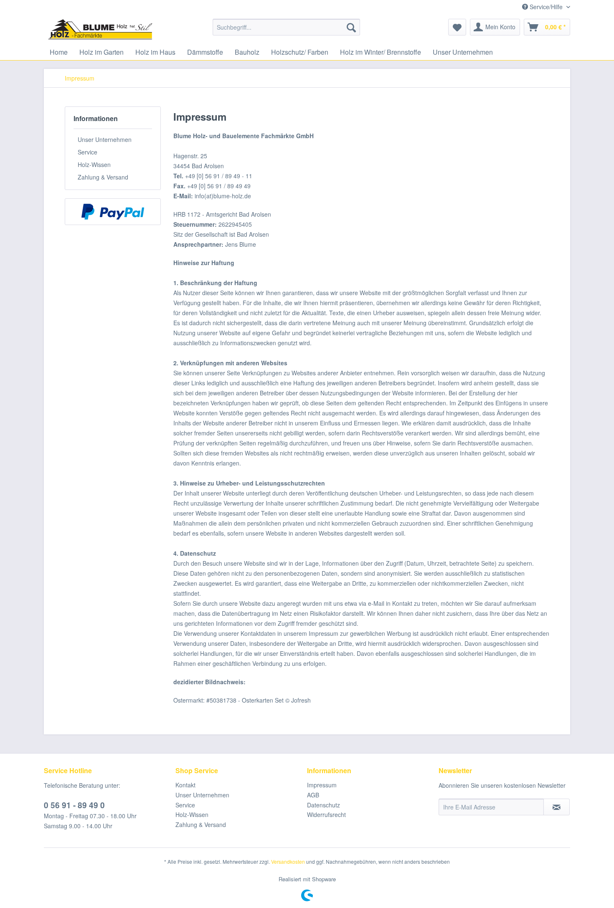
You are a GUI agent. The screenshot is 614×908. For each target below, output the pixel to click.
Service (87, 152)
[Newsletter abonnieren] (556, 807)
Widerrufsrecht (326, 814)
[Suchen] (351, 27)
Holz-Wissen (94, 164)
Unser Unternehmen (105, 139)
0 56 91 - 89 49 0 (74, 805)
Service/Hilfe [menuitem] (546, 7)
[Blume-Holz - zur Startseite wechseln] (100, 29)
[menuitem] (286, 27)
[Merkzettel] (457, 27)
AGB (313, 795)
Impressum (322, 785)
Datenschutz (323, 805)
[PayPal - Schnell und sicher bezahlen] (112, 212)
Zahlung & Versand (103, 177)
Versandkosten (288, 861)
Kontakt (185, 785)
